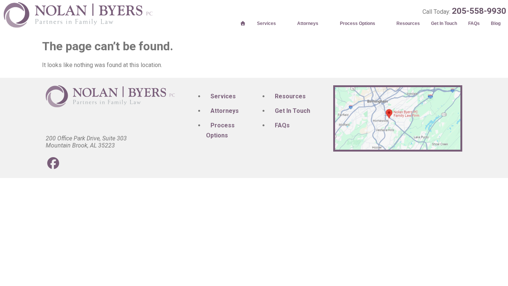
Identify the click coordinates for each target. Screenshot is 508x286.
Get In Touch (444, 23)
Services (266, 23)
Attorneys (307, 23)
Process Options (357, 23)
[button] (271, 23)
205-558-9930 (479, 11)
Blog (496, 23)
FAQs (474, 23)
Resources (408, 23)
